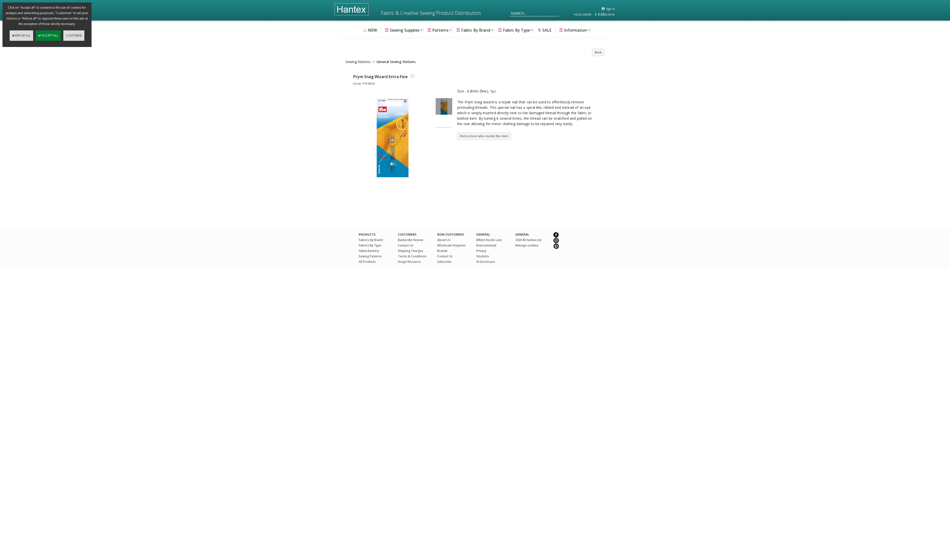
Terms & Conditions (412, 256)
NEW (370, 30)
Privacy (481, 251)
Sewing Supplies (402, 30)
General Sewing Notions (396, 61)
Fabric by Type (514, 30)
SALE (544, 30)
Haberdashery (369, 251)
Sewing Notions (358, 61)
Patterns (438, 30)
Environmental (486, 245)
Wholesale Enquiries (451, 245)
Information (573, 30)
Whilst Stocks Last (489, 240)
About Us (444, 240)
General (522, 234)
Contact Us (405, 245)
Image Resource (409, 262)
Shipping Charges (410, 251)
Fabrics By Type (370, 245)
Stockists (482, 256)
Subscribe (444, 262)
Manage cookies (527, 245)
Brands (442, 251)
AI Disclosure (485, 262)
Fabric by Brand (473, 30)
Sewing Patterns (370, 256)
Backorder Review (410, 240)
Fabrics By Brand (371, 240)
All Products (367, 262)
